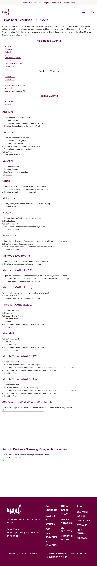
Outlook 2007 (10, 80)
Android (8, 104)
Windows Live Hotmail (13, 63)
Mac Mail (8, 88)
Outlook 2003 (10, 77)
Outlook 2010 (10, 82)
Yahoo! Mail (9, 66)
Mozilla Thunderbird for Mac (15, 91)
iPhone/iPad (9, 101)
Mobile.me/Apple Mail (13, 58)
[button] (84, 12)
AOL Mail (8, 46)
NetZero (8, 61)
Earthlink (8, 52)
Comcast (8, 49)
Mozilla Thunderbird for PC (15, 85)
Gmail (7, 55)
